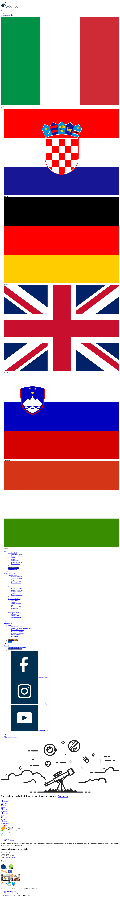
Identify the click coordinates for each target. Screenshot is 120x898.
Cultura (13, 602)
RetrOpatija (14, 636)
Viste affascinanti (12, 587)
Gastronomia (14, 600)
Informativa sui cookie (10, 891)
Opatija (13, 557)
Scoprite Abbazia (12, 553)
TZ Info (6, 839)
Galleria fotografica (16, 554)
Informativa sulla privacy (11, 893)
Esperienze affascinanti (14, 599)
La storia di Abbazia (16, 556)
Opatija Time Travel (16, 626)
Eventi (9, 625)
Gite (12, 605)
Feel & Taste (14, 608)
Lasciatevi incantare (9, 551)
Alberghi (13, 614)
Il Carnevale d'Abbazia (17, 633)
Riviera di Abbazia (16, 562)
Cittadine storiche (16, 591)
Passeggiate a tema (16, 595)
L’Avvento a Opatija (17, 631)
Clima (13, 559)
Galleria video (15, 560)
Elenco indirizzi (15, 564)
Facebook (43, 677)
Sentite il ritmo (8, 623)
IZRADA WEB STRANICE (9, 896)
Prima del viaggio (12, 575)
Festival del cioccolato (17, 630)
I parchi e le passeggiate (17, 590)
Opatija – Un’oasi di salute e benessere (22, 628)
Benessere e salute (16, 607)
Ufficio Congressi (9, 840)
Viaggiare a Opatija (16, 578)
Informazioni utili (16, 583)
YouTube (43, 730)
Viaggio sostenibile (16, 576)
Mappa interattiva (16, 581)
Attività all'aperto (16, 603)
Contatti (6, 646)
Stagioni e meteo (15, 580)
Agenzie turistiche (16, 617)
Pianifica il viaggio (9, 573)
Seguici (10, 650)
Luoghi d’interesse (16, 588)
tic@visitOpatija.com (11, 857)
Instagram (43, 704)
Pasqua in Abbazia (16, 634)
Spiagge (13, 593)
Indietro (63, 796)
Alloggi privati (15, 615)
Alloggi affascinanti (13, 612)
